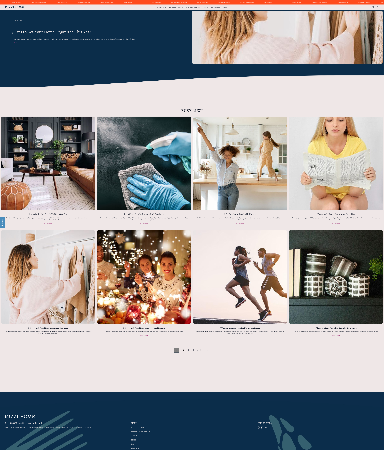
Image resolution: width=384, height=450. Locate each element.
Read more (16, 42)
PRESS (133, 440)
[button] (225, 7)
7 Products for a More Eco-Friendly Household (336, 328)
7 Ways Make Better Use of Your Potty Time (336, 214)
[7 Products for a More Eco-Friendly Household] (336, 277)
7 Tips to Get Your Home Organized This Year (51, 32)
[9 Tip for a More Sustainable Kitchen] (240, 163)
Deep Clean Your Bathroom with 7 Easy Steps (144, 214)
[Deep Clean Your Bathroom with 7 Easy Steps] (144, 163)
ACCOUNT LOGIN (137, 427)
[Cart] (378, 7)
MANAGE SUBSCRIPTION (140, 432)
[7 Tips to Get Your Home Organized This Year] (48, 277)
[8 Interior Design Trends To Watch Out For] (48, 163)
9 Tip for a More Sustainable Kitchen (240, 214)
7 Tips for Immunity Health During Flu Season (240, 328)
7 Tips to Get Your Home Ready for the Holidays (144, 328)
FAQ (132, 444)
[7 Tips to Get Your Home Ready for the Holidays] (144, 277)
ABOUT (134, 436)
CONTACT (135, 448)
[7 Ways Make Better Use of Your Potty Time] (336, 163)
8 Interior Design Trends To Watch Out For (48, 214)
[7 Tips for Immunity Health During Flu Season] (240, 277)
